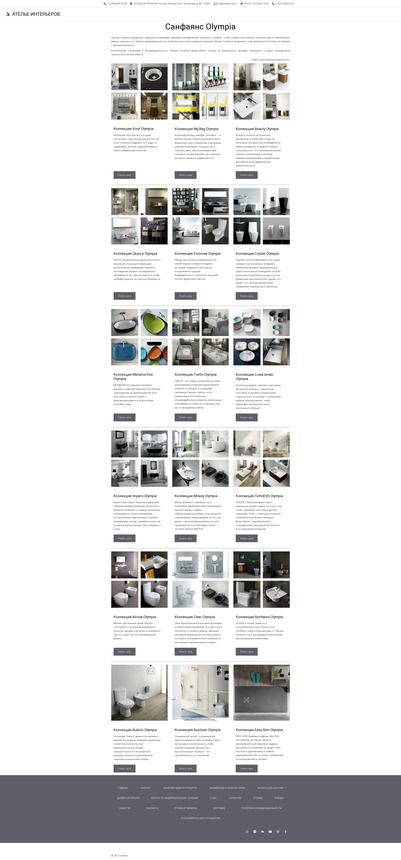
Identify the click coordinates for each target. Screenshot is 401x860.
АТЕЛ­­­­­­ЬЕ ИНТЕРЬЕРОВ (36, 14)
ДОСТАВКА (219, 808)
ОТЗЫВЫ (340, 14)
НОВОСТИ (376, 14)
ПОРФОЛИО (235, 798)
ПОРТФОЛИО (306, 14)
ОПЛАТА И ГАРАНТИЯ (185, 808)
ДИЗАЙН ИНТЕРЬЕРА (128, 798)
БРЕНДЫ (324, 14)
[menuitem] (123, 788)
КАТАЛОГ (284, 14)
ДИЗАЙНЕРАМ (233, 14)
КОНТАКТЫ (358, 14)
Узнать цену (124, 175)
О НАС (251, 14)
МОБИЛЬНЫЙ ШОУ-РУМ (270, 788)
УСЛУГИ (265, 14)
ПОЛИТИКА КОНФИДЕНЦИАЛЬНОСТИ (261, 808)
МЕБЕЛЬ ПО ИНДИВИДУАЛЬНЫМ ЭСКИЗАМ (174, 798)
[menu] (200, 803)
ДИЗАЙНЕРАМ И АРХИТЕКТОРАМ (227, 788)
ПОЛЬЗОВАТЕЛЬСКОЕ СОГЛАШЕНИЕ (200, 818)
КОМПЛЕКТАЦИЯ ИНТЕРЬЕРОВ (180, 788)
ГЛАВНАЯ (214, 14)
